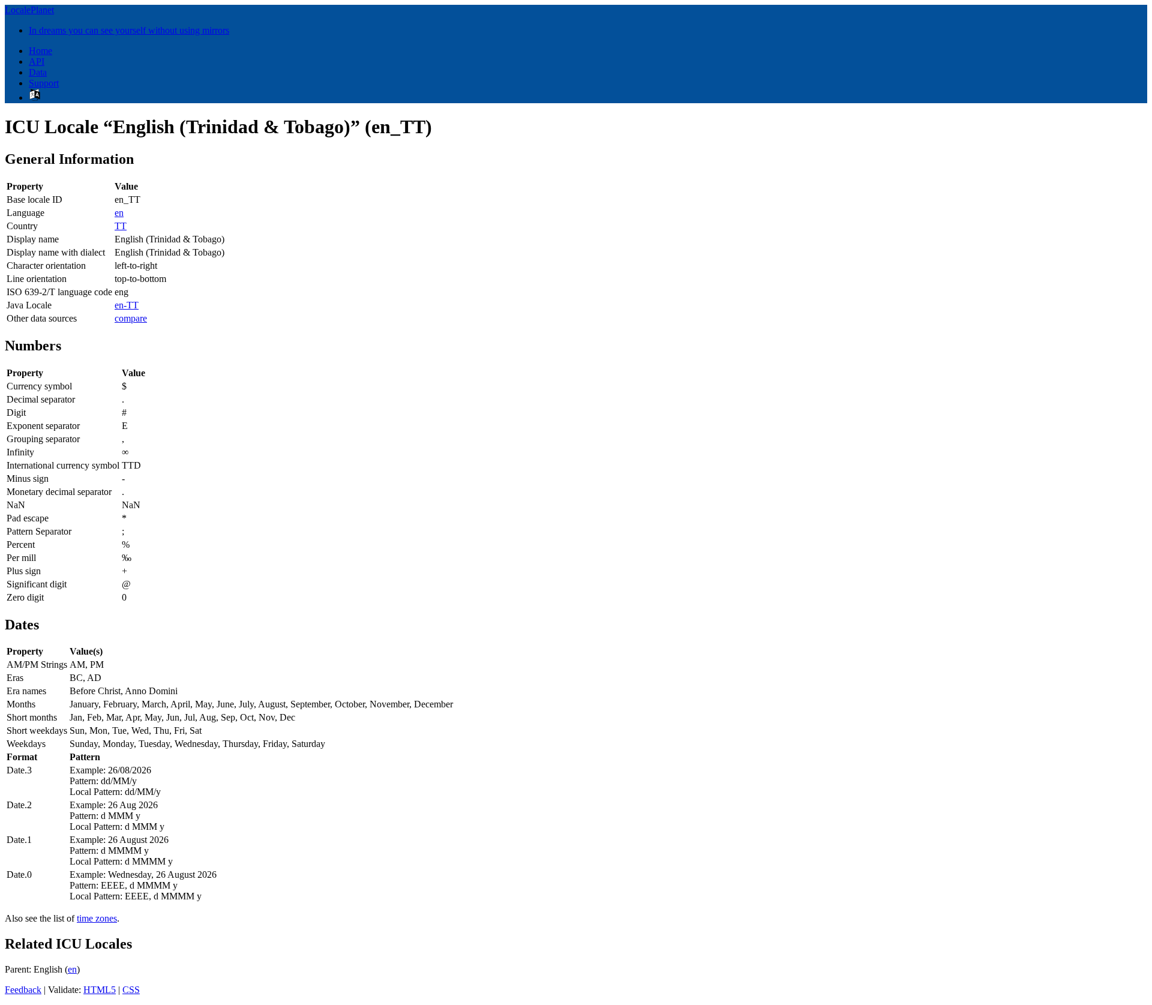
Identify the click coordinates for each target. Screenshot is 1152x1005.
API (36, 61)
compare (131, 318)
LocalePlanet (29, 10)
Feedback (23, 990)
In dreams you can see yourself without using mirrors (129, 30)
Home (40, 51)
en (119, 213)
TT (121, 226)
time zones (97, 918)
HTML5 (99, 990)
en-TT (127, 305)
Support (44, 83)
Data (38, 72)
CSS (131, 990)
